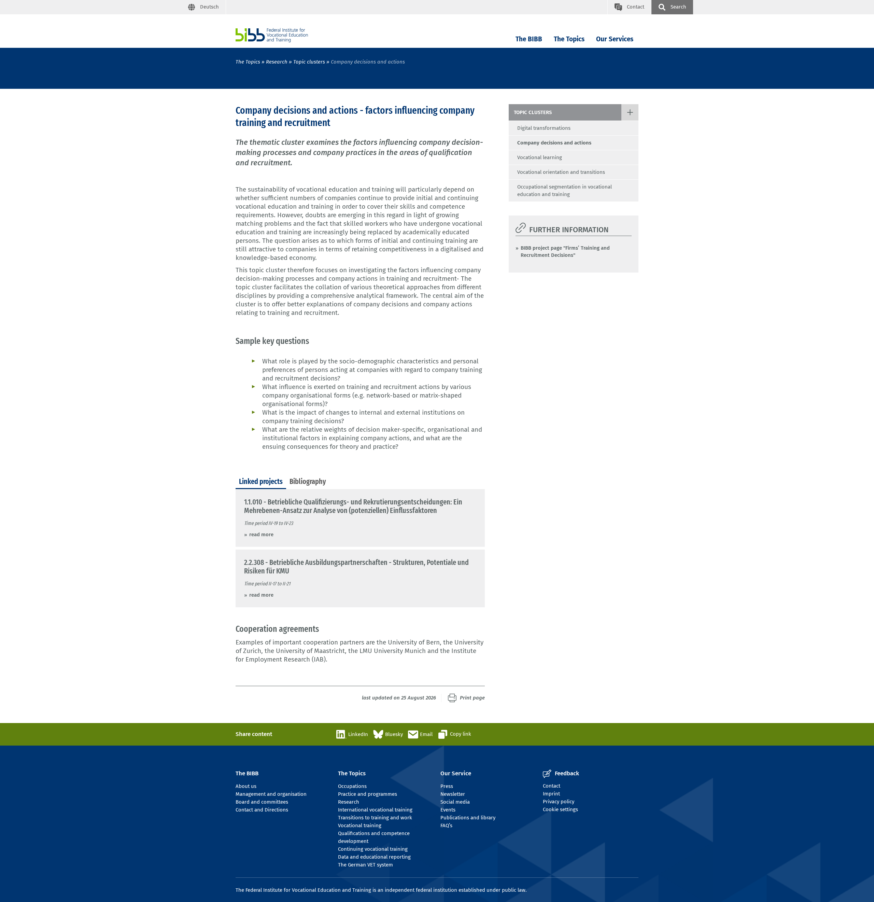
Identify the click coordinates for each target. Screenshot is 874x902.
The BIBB (529, 39)
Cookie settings (560, 809)
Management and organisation (271, 794)
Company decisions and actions (554, 143)
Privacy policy (558, 802)
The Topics (569, 39)
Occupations (352, 786)
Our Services (614, 39)
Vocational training (359, 825)
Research (276, 62)
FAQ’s (446, 825)
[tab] (261, 482)
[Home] (272, 35)
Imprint (551, 794)
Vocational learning (539, 157)
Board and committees (262, 802)
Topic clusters (309, 62)
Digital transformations (543, 128)
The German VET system (365, 865)
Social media (455, 802)
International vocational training (375, 810)
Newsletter (452, 794)
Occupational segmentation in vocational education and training (564, 190)
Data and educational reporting (374, 857)
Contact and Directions (262, 810)
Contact (551, 786)
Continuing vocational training (373, 849)
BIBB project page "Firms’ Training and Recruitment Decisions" (565, 251)
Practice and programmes (367, 794)
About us (246, 786)
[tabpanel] (360, 548)
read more (261, 534)
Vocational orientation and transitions (561, 172)
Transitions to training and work (375, 818)
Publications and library (467, 818)
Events (447, 810)
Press (446, 786)
